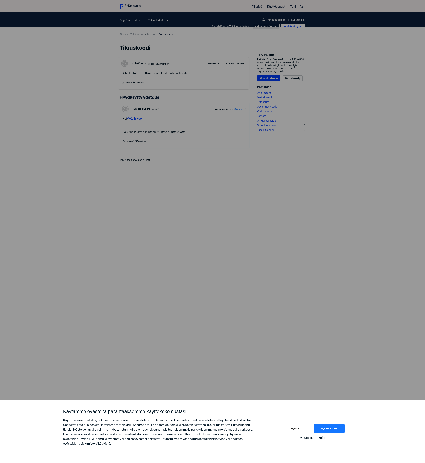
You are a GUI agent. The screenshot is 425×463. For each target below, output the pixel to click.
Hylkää (295, 428)
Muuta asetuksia (312, 437)
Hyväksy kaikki (329, 428)
